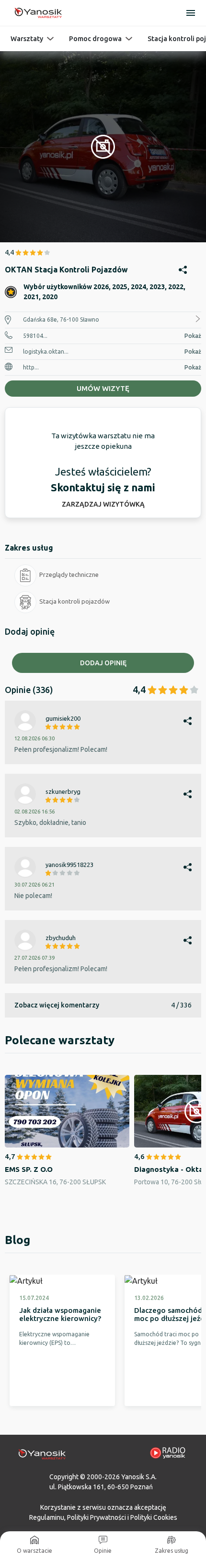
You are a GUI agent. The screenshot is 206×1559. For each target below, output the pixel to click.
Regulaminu (46, 1517)
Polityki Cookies (153, 1517)
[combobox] (103, 771)
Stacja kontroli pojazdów (74, 601)
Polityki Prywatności (96, 1517)
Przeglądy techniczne (69, 574)
